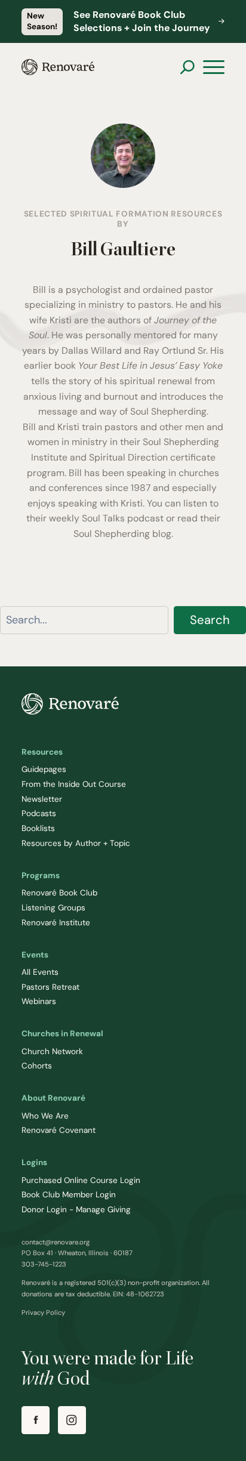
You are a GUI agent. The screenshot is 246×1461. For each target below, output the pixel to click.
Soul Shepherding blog (122, 533)
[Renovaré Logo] (57, 67)
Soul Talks (103, 518)
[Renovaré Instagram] (72, 1420)
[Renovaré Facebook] (35, 1420)
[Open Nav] (214, 67)
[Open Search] (187, 67)
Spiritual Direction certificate (152, 457)
